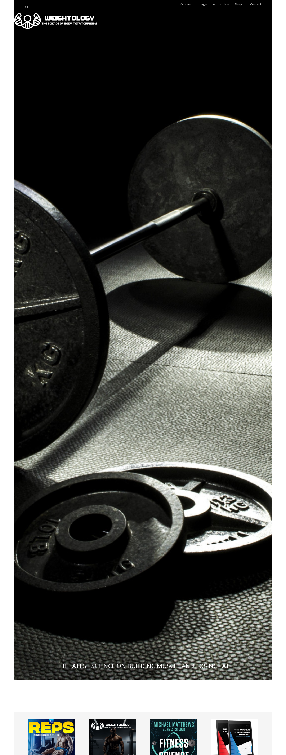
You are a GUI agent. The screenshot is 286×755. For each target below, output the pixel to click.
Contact (255, 4)
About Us (219, 4)
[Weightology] (55, 30)
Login (203, 4)
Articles (185, 4)
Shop (238, 4)
